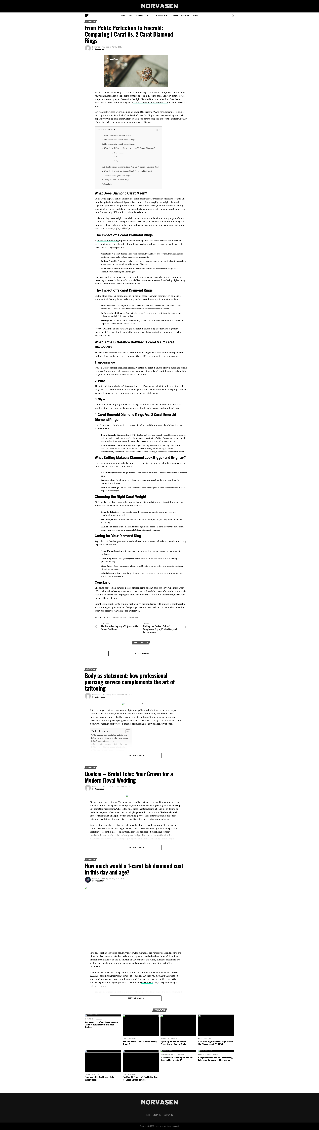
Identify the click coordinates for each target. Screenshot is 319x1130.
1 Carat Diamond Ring (108, 240)
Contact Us (168, 1115)
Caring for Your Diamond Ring (116, 180)
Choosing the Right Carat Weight (118, 175)
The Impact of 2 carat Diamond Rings (119, 144)
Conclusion (108, 184)
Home (123, 15)
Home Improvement (161, 15)
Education (185, 15)
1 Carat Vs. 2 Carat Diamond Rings (124, 617)
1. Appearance (119, 153)
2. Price (117, 157)
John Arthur (99, 49)
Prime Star (99, 881)
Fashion (175, 15)
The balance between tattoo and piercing (110, 735)
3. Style (117, 161)
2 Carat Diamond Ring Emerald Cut (150, 102)
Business (139, 15)
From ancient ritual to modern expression (110, 738)
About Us (157, 1115)
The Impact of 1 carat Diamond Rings (119, 139)
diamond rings (149, 603)
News (130, 15)
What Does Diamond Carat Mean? (117, 135)
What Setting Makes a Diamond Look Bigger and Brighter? (128, 171)
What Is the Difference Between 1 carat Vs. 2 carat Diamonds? (129, 148)
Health (195, 15)
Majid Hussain (101, 697)
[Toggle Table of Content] (157, 130)
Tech (148, 15)
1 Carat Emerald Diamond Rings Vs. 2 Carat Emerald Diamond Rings (132, 167)
